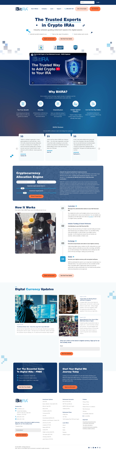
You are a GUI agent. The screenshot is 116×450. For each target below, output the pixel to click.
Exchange (71, 241)
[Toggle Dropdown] (39, 9)
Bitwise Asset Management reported (81, 175)
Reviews (64, 432)
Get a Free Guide (81, 8)
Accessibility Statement (88, 413)
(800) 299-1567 (70, 8)
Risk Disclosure (86, 409)
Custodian (71, 206)
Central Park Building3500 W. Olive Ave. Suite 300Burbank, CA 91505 (24, 413)
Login (98, 2)
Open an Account (49, 38)
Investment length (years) (36, 190)
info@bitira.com (20, 408)
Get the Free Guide (66, 38)
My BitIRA (91, 216)
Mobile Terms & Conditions (89, 406)
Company (44, 8)
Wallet (70, 257)
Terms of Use (86, 404)
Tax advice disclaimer (87, 425)
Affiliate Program (66, 434)
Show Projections (36, 196)
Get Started (95, 8)
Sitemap (85, 411)
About (64, 425)
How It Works (34, 8)
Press (64, 427)
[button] (17, 148)
